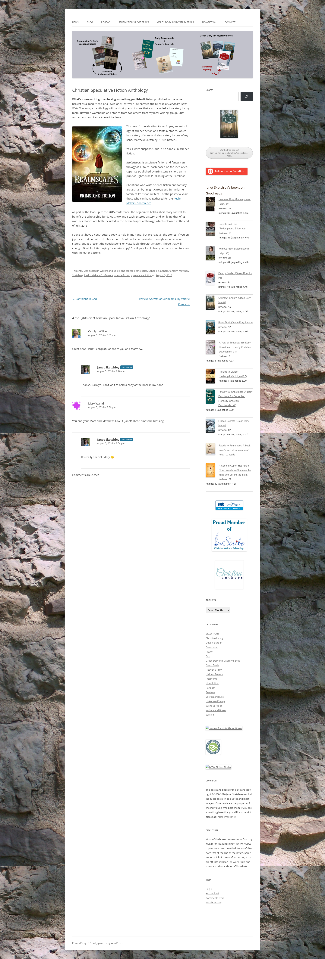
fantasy (173, 270)
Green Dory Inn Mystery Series (175, 22)
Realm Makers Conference (98, 275)
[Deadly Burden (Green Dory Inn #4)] (212, 278)
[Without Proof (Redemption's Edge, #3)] (212, 254)
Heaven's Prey (214, 669)
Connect (230, 22)
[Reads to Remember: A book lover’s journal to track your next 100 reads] (212, 449)
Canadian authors (158, 270)
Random (210, 687)
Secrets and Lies (215, 696)
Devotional (212, 647)
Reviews (105, 22)
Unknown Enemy (215, 701)
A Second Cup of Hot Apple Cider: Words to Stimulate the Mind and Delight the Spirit (235, 470)
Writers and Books (110, 270)
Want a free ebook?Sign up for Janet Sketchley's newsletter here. (229, 152)
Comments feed (215, 898)
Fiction (209, 651)
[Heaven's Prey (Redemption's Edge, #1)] (212, 205)
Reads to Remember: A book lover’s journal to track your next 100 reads (235, 450)
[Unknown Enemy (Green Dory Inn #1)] (212, 303)
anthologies (140, 270)
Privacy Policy (79, 943)
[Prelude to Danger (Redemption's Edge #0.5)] (212, 377)
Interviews (211, 678)
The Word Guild (236, 862)
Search (209, 90)
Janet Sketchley (108, 367)
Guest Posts (212, 665)
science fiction (122, 275)
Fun (208, 656)
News (75, 22)
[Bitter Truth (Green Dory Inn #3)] (212, 328)
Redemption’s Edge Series (134, 22)
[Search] (247, 96)
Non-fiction (209, 22)
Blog (90, 22)
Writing (210, 714)
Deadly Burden (214, 642)
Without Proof (214, 705)
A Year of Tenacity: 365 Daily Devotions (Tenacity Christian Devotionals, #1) (235, 347)
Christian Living (214, 638)
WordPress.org (214, 902)
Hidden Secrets (214, 674)
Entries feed (212, 893)
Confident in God (84, 299)
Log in (209, 889)
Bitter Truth (212, 633)
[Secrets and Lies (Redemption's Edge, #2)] (212, 229)
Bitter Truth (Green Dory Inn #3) (235, 322)
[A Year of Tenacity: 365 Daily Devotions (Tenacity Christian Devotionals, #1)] (212, 348)
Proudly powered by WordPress (106, 943)
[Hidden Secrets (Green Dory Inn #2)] (212, 426)
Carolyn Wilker (97, 331)
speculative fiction (141, 275)
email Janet (229, 816)
